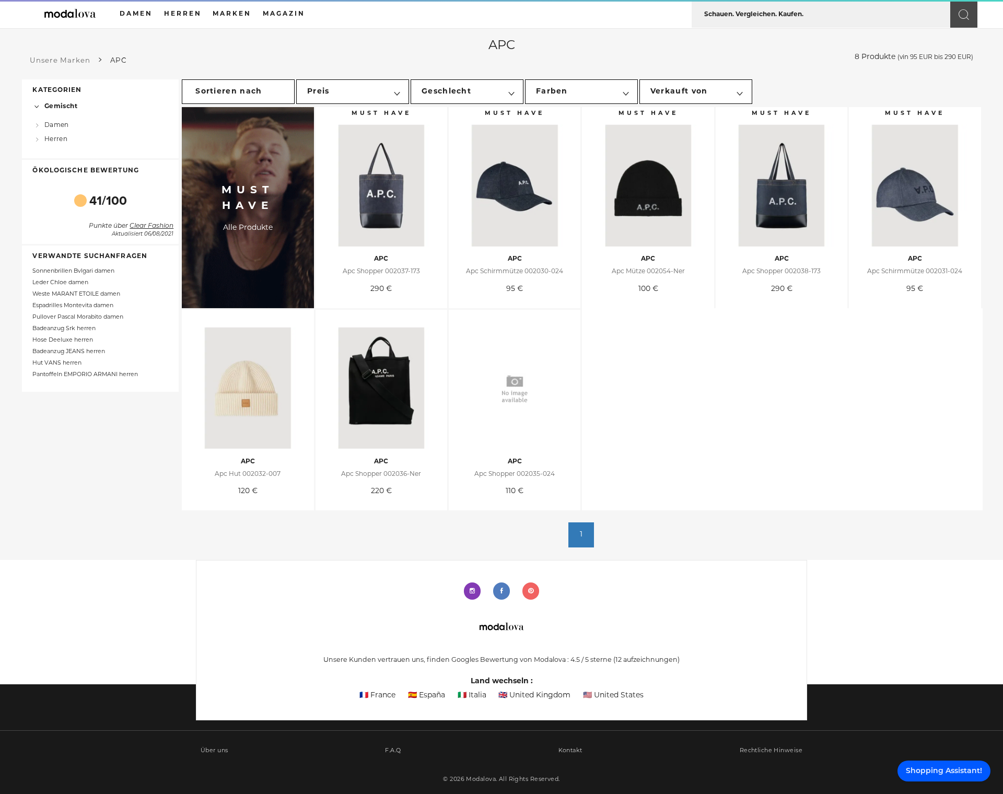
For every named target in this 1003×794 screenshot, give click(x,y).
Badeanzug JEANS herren (68, 352)
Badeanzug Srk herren (64, 329)
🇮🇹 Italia (472, 695)
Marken (232, 14)
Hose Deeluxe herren (62, 340)
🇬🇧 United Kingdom (534, 695)
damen (136, 14)
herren (183, 14)
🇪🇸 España (426, 695)
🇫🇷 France (377, 695)
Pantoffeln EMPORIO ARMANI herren (85, 375)
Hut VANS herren (56, 363)
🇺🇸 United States (613, 695)
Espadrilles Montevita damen (72, 306)
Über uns (214, 751)
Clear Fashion (151, 226)
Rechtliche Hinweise (771, 751)
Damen (56, 125)
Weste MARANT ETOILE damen (76, 294)
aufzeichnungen (646, 660)
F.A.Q (393, 751)
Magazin (284, 14)
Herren (55, 139)
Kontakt (570, 751)
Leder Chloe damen (60, 283)
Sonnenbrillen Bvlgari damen (73, 271)
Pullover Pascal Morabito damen (77, 317)
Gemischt (60, 106)
